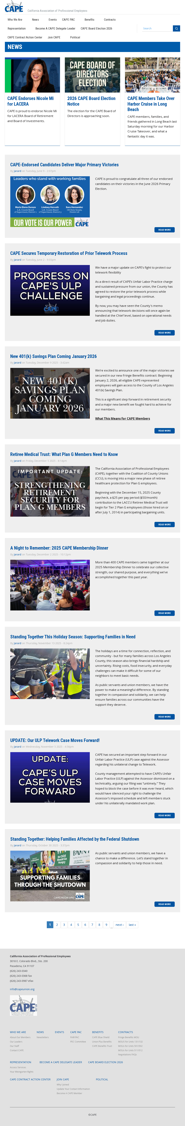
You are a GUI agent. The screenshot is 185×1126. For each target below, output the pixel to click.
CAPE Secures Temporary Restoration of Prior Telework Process (68, 253)
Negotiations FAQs (127, 1054)
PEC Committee (78, 1041)
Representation (17, 28)
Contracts (110, 19)
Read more (166, 229)
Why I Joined (63, 1084)
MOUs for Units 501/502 (130, 1045)
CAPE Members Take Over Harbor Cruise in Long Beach (151, 104)
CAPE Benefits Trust (102, 1045)
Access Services (18, 1067)
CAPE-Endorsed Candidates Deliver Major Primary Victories (64, 164)
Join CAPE (54, 37)
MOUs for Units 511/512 (130, 1050)
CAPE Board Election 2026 (96, 28)
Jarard (17, 171)
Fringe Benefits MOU (128, 1037)
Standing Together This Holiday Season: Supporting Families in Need (72, 636)
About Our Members (20, 1037)
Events (53, 19)
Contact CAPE (17, 1050)
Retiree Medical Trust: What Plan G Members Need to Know (64, 454)
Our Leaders (16, 1041)
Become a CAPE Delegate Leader (55, 28)
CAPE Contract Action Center (25, 37)
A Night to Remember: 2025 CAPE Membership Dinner (59, 548)
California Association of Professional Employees (57, 10)
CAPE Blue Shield (100, 1037)
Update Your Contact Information (73, 1088)
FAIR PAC (74, 1037)
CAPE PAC (68, 19)
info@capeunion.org (22, 989)
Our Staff (14, 1045)
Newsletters (43, 1037)
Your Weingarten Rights (21, 1071)
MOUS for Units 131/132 (130, 1041)
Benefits (89, 19)
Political (75, 37)
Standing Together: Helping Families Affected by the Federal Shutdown (74, 839)
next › (120, 925)
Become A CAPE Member (69, 1093)
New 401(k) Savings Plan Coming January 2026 (53, 356)
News (35, 19)
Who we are (15, 19)
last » (132, 925)
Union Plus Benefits (102, 1041)
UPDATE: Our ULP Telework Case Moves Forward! (55, 740)
